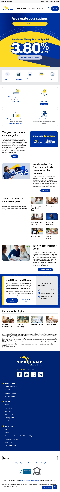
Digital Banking (9, 414)
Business (9, 1)
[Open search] (49, 8)
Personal (3, 1)
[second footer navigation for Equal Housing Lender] (37, 471)
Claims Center (9, 408)
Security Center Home (11, 386)
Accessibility (15, 463)
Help (47, 1)
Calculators (8, 411)
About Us (7, 429)
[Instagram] (33, 374)
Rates (42, 1)
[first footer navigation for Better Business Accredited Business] (25, 471)
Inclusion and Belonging (11, 439)
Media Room (8, 442)
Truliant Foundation (10, 445)
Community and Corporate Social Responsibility (18, 436)
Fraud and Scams (10, 396)
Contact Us (8, 405)
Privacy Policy (44, 463)
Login (56, 8)
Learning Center (9, 418)
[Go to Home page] (8, 8)
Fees (37, 463)
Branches (56, 1)
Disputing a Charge (10, 393)
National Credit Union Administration (29, 480)
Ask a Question (47, 487)
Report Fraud (8, 390)
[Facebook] (19, 374)
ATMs (51, 1)
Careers (7, 432)
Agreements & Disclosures (27, 463)
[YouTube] (26, 374)
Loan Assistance (9, 421)
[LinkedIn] (40, 374)
